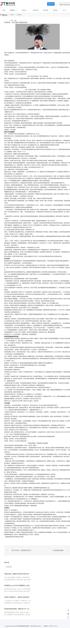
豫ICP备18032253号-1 (36, 626)
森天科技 (51, 626)
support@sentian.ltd (64, 2)
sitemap (55, 626)
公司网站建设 (9, 567)
